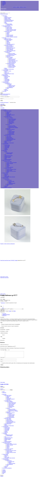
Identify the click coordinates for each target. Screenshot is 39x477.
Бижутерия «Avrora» (8, 110)
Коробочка (3, 302)
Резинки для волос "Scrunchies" (11, 36)
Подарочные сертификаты (9, 20)
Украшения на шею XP (10, 63)
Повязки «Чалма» (7, 157)
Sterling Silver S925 (7, 38)
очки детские (6, 72)
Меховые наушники (7, 17)
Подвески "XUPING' (12, 66)
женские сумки (7, 144)
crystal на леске (11, 133)
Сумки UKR (6, 147)
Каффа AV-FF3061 (4, 384)
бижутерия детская (7, 70)
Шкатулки (6, 90)
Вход (1, 100)
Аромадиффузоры (9, 87)
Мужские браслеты (9, 48)
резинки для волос (9, 35)
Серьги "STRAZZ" (9, 49)
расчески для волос (9, 167)
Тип (1, 306)
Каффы (7, 41)
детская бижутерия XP (10, 55)
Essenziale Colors (11, 86)
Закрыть (1, 388)
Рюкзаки (5, 78)
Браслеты (8, 52)
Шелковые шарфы (9, 152)
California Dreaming (12, 85)
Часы (5, 22)
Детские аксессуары (7, 26)
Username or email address (5, 96)
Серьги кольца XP (12, 59)
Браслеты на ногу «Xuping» (13, 127)
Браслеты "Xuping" (12, 53)
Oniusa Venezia (9, 83)
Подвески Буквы (11, 67)
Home (1, 260)
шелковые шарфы (9, 24)
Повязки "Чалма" (7, 18)
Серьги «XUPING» (9, 117)
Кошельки (6, 77)
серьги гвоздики (11, 120)
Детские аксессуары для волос (9, 176)
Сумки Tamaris (7, 80)
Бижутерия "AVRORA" (8, 39)
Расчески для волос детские (11, 29)
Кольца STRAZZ (9, 422)
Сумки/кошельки (5, 75)
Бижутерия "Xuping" (8, 51)
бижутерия (6, 174)
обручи (7, 166)
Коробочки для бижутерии (9, 142)
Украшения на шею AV (10, 44)
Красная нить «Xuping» (13, 126)
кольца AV (8, 42)
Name (1, 359)
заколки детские (9, 27)
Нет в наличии (5, 74)
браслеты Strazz (9, 137)
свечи (7, 465)
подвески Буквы (11, 132)
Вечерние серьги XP (12, 58)
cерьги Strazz (8, 136)
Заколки (7, 33)
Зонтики (5, 16)
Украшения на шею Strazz (10, 50)
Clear (3, 307)
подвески (10, 130)
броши (5, 141)
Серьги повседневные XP (13, 60)
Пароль (2, 98)
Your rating (2, 349)
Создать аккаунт (5, 94)
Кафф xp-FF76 (2, 293)
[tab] (20, 313)
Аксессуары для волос (6, 25)
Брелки (5, 71)
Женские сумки (7, 76)
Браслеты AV (8, 40)
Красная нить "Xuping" (13, 54)
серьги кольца (11, 121)
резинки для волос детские (11, 30)
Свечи (7, 88)
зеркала (5, 89)
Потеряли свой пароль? (4, 102)
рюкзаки (5, 148)
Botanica (10, 84)
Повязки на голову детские (9, 73)
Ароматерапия (6, 82)
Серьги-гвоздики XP (12, 62)
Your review (2, 357)
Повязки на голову (7, 19)
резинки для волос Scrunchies (11, 162)
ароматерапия (6, 178)
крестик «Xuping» (12, 131)
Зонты (5, 158)
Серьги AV (8, 396)
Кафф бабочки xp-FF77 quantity (7, 308)
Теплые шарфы (9, 23)
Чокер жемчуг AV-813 (4, 276)
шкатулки (6, 185)
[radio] (5, 306)
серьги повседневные (12, 402)
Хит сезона (4, 91)
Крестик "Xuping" (12, 65)
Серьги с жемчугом (12, 61)
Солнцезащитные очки (8, 21)
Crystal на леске (11, 64)
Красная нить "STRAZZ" (10, 47)
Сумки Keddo (6, 79)
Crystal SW (10, 123)
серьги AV (8, 43)
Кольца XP (8, 56)
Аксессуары (4, 15)
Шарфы (5, 151)
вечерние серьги (11, 122)
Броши (5, 68)
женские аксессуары (8, 31)
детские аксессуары (7, 449)
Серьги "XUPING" (9, 57)
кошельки (6, 149)
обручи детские (9, 28)
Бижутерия (4, 37)
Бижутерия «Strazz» (7, 135)
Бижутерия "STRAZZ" (8, 45)
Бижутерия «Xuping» (8, 116)
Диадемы (8, 32)
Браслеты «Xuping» (12, 125)
